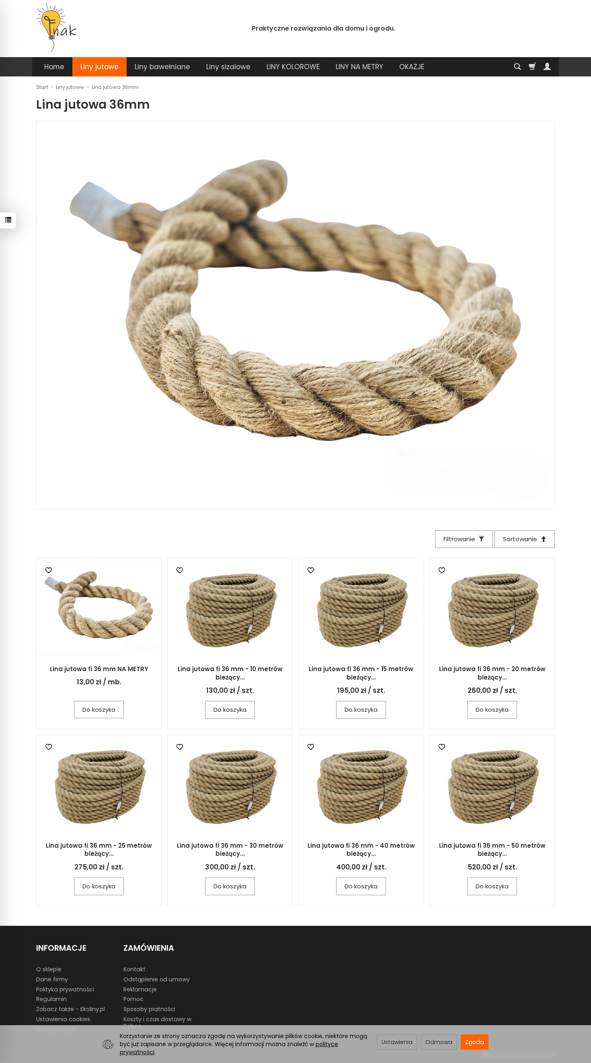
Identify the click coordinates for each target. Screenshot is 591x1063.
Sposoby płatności (149, 1009)
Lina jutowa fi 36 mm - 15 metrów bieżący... (361, 673)
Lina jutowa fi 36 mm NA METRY (99, 669)
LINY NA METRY (359, 67)
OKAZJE (411, 67)
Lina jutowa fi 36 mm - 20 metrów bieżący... (492, 673)
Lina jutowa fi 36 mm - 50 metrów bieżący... (492, 849)
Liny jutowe (99, 67)
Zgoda (474, 1042)
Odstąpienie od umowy (156, 979)
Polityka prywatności (65, 989)
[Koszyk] (532, 66)
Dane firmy (52, 979)
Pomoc (133, 999)
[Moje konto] (547, 66)
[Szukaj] (517, 66)
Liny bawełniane (162, 67)
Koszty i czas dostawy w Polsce (157, 1022)
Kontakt (134, 969)
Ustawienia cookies (63, 1019)
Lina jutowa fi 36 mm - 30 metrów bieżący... (230, 849)
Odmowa (438, 1042)
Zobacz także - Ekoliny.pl (70, 1009)
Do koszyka (98, 709)
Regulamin (51, 999)
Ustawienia (397, 1042)
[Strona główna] (56, 27)
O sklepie (49, 969)
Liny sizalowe (228, 67)
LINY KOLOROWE (293, 67)
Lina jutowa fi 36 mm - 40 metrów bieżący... (361, 849)
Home (54, 67)
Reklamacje (140, 989)
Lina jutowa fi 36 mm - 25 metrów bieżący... (99, 849)
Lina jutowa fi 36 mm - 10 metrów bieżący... (230, 673)
